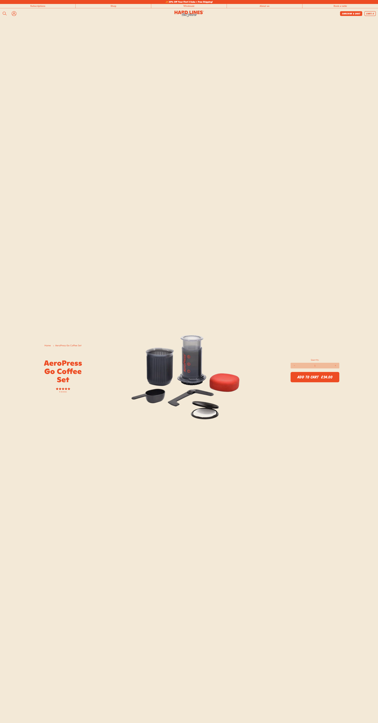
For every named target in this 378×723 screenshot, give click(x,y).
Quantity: (315, 360)
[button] (113, 6)
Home (47, 345)
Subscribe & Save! (351, 13)
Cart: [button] (370, 14)
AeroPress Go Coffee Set (68, 345)
